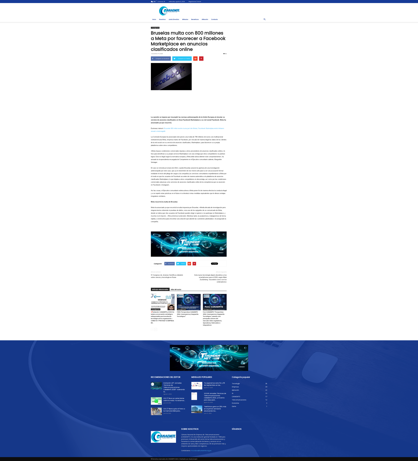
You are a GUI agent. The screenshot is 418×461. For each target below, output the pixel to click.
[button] (264, 19)
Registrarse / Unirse (195, 1)
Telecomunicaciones (239, 400)
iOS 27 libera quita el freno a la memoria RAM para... (174, 410)
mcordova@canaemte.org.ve (201, 450)
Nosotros (162, 19)
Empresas (235, 387)
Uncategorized (155, 27)
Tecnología (236, 383)
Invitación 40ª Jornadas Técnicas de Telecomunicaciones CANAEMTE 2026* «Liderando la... (174, 387)
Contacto (214, 19)
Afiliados (185, 19)
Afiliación (205, 19)
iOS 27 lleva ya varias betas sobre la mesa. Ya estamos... (174, 399)
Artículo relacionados (160, 289)
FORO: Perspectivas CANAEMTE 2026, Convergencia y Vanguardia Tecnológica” (187, 314)
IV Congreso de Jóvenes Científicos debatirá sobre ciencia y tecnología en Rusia (167, 276)
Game (234, 406)
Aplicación (235, 390)
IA (232, 393)
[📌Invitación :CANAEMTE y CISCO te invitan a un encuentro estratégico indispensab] (163, 302)
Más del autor (176, 289)
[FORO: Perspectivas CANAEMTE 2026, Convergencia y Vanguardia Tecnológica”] (189, 302)
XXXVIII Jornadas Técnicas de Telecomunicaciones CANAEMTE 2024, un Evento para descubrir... (215, 396)
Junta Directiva (174, 19)
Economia (235, 403)
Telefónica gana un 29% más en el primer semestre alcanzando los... (215, 408)
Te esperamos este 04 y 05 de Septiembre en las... (214, 384)
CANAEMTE (236, 396)
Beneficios (195, 19)
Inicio (154, 19)
